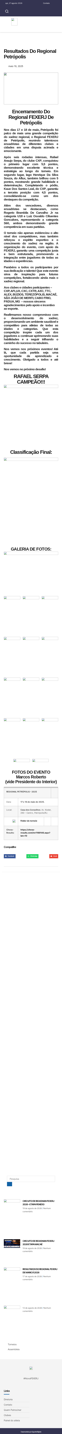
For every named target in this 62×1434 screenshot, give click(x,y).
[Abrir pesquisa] (6, 11)
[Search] (9, 1184)
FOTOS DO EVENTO (31, 772)
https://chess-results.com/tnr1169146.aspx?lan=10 (35, 833)
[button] (52, 22)
